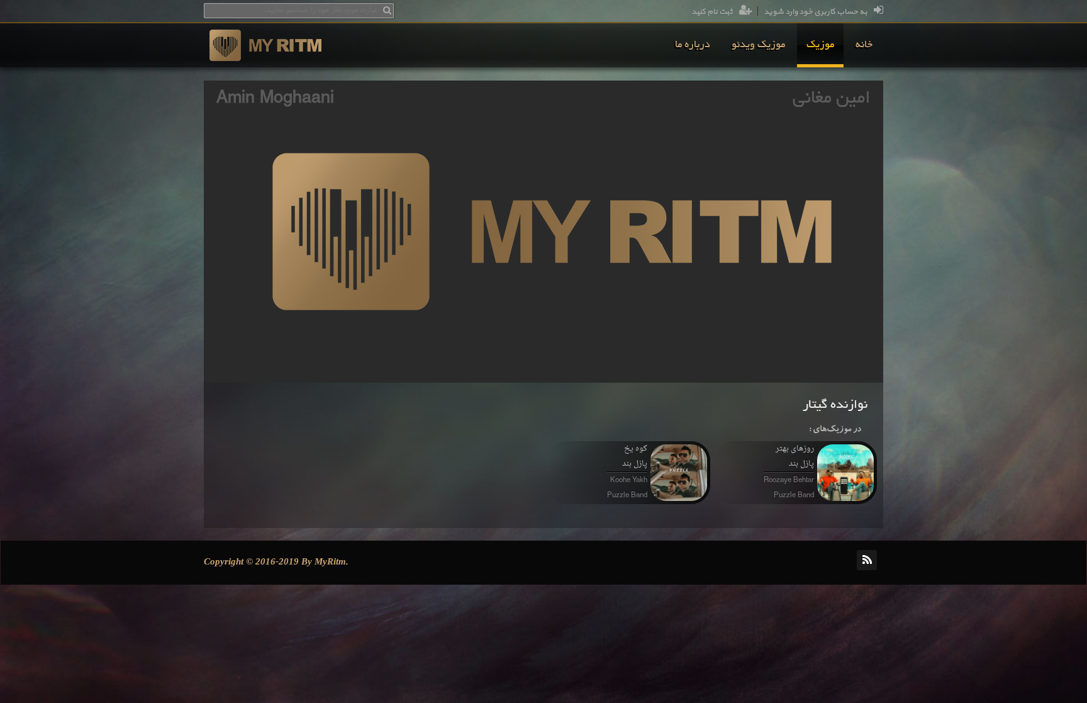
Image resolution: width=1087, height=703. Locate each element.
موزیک (820, 45)
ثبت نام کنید (712, 12)
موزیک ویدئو (758, 45)
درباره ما (692, 45)
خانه (864, 45)
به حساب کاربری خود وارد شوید (815, 12)
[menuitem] (864, 45)
